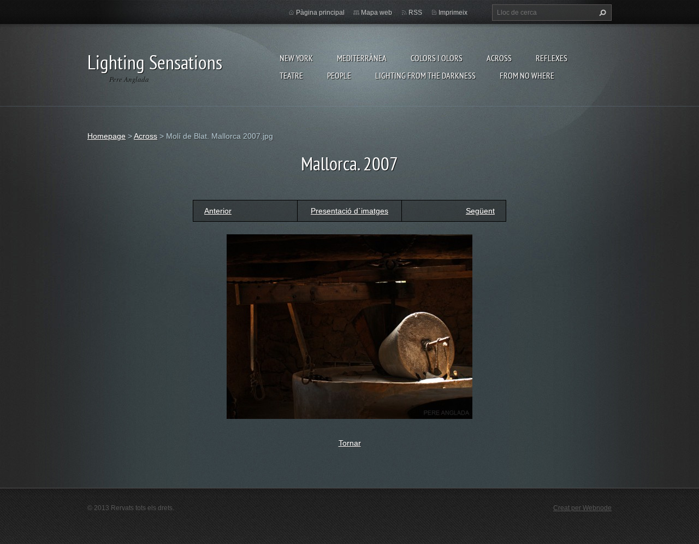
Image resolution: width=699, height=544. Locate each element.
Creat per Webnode (582, 508)
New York (296, 57)
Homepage (106, 136)
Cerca (601, 12)
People (339, 75)
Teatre (291, 75)
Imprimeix (453, 12)
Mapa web (376, 12)
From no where (527, 75)
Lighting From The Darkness (425, 75)
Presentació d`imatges (349, 210)
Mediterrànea (362, 57)
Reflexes (551, 57)
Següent (480, 210)
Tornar (350, 443)
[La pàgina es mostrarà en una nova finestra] (349, 325)
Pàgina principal (320, 12)
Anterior (218, 210)
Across (499, 57)
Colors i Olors (437, 57)
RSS (415, 12)
